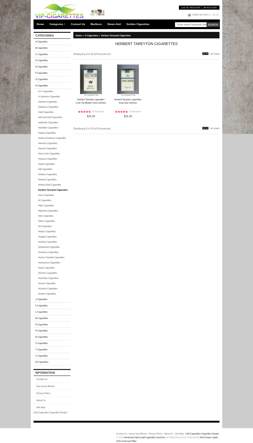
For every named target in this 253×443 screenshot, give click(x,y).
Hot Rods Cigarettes (48, 278)
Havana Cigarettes (47, 159)
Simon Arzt (114, 24)
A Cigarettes (41, 41)
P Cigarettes (41, 330)
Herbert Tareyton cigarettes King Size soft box (128, 101)
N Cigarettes (41, 324)
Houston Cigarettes (48, 288)
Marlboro (96, 24)
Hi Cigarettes (44, 200)
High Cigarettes (46, 205)
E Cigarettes (41, 66)
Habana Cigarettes (47, 101)
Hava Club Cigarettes (49, 153)
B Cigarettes (41, 48)
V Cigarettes (41, 356)
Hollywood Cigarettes (49, 247)
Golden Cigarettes (137, 24)
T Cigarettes (41, 349)
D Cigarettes (41, 60)
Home (40, 24)
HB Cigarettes (45, 169)
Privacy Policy (43, 393)
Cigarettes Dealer (58, 412)
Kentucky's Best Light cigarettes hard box (144, 437)
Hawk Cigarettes (46, 164)
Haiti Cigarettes (46, 112)
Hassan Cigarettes (47, 148)
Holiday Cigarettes (47, 242)
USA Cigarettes (41, 412)
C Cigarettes (41, 54)
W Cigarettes (41, 362)
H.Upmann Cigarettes (49, 96)
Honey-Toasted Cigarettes (51, 257)
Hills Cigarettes (46, 216)
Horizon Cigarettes (47, 273)
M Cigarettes (41, 318)
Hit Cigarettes (45, 226)
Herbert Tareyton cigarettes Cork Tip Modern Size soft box (91, 101)
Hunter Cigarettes (47, 293)
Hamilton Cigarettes (48, 127)
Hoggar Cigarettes (47, 236)
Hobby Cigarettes (47, 231)
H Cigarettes (93, 35)
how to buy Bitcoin (45, 386)
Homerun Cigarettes (48, 252)
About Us (41, 400)
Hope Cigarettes (46, 268)
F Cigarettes (41, 73)
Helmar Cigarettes (47, 179)
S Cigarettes (41, 343)
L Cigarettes (41, 312)
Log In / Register (190, 7)
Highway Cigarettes (48, 210)
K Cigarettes (41, 305)
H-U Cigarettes (45, 91)
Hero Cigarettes (46, 195)
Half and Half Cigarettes (50, 117)
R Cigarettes (41, 337)
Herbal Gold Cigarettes (49, 185)
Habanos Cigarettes (48, 107)
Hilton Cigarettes (46, 221)
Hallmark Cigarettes (48, 122)
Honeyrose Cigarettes (49, 262)
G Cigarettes (41, 79)
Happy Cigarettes (47, 133)
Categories (56, 24)
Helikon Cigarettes (47, 174)
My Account (210, 7)
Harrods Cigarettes (47, 143)
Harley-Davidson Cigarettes (52, 138)
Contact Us (78, 24)
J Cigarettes (41, 299)
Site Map (40, 407)
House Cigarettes (47, 283)
